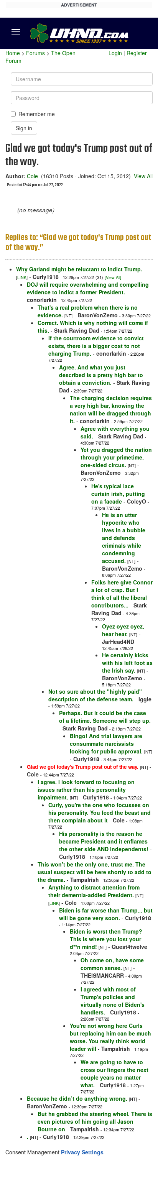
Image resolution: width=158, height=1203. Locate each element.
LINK (21, 277)
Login (115, 53)
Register (137, 53)
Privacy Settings (82, 1152)
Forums (35, 53)
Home (12, 53)
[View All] (113, 277)
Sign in (24, 128)
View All (143, 176)
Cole (32, 176)
